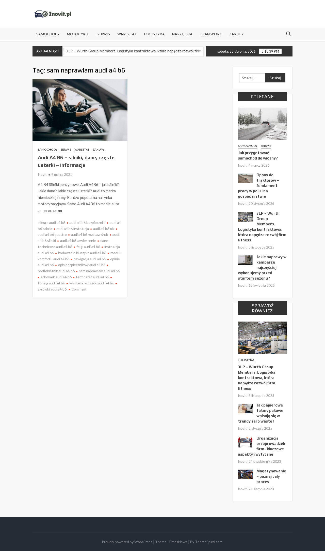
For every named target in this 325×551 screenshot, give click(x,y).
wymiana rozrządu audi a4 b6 (91, 283)
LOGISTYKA (154, 34)
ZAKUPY (236, 34)
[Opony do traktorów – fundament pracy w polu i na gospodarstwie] (245, 178)
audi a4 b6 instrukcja (73, 228)
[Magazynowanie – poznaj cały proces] (245, 474)
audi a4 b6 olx (104, 228)
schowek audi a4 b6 (56, 277)
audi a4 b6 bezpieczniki (87, 222)
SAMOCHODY (48, 34)
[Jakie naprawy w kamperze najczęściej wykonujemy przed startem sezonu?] (245, 259)
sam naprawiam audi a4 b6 (99, 271)
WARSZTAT (127, 34)
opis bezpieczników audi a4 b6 (81, 265)
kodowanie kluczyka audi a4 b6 (82, 253)
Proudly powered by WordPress (127, 542)
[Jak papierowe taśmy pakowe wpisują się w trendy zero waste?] (245, 408)
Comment (79, 289)
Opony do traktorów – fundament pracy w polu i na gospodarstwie (258, 185)
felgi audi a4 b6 (88, 246)
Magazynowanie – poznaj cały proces (271, 476)
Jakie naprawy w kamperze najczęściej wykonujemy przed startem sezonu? (262, 267)
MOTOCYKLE (78, 34)
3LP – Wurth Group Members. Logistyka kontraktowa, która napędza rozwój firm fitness (128, 51)
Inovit (42, 174)
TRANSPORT (211, 34)
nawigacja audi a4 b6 (90, 259)
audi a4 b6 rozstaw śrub (89, 234)
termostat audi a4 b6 (92, 277)
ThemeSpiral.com (208, 542)
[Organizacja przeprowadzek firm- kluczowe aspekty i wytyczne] (245, 441)
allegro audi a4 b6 (51, 222)
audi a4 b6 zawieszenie (78, 240)
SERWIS (103, 34)
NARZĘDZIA (182, 34)
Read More (53, 211)
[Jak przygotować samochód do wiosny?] (262, 123)
